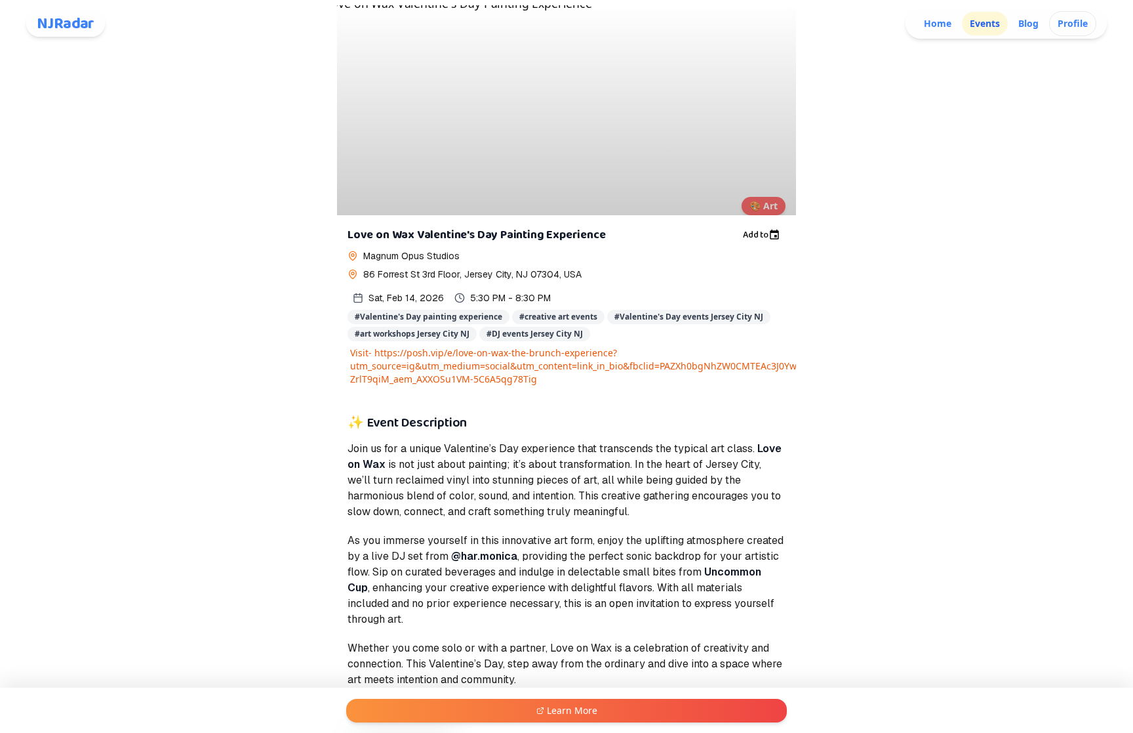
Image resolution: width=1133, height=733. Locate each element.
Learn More (572, 710)
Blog (1028, 23)
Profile (1073, 23)
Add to (755, 234)
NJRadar (65, 23)
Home (937, 23)
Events (985, 23)
